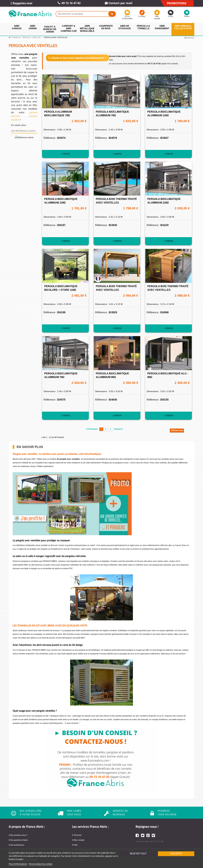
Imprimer (190, 38)
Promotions (176, 3)
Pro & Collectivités (127, 17)
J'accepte (176, 853)
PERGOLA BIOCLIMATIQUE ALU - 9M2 (167, 375)
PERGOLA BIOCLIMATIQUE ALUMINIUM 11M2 (164, 113)
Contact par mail (120, 3)
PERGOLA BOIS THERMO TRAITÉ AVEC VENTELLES (116, 201)
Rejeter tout (138, 853)
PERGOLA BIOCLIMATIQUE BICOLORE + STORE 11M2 (61, 288)
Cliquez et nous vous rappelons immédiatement (77, 57)
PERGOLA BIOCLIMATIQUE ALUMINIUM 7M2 (112, 113)
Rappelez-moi (22, 3)
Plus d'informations (18, 863)
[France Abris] (30, 13)
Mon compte (157, 17)
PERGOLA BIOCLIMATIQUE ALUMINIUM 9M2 (112, 375)
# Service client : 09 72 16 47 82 (149, 841)
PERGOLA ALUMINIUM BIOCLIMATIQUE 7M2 (58, 113)
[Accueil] (9, 37)
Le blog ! (142, 16)
